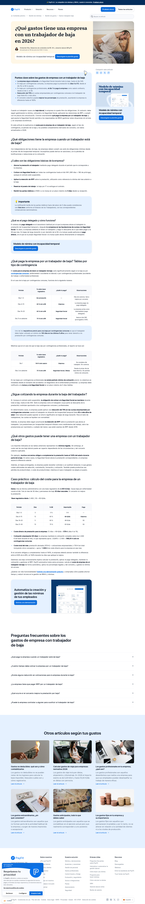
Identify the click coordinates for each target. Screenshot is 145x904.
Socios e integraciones (72, 880)
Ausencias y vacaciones (72, 864)
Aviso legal (50, 900)
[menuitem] (29, 9)
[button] (7, 901)
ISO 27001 (77, 900)
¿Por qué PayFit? (45, 861)
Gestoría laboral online (97, 887)
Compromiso (44, 871)
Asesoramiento (69, 887)
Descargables (119, 864)
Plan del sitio (36, 900)
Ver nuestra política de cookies (14, 888)
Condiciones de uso (24, 900)
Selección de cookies (89, 900)
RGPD (57, 900)
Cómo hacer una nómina (97, 872)
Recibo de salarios (96, 890)
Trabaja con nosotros (47, 880)
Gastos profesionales (72, 871)
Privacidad (63, 900)
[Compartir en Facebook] (101, 72)
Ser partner (43, 887)
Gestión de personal (71, 867)
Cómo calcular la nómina (98, 880)
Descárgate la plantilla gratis (67, 56)
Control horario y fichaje (72, 874)
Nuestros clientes (45, 867)
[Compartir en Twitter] (104, 72)
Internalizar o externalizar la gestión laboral (99, 867)
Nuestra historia (45, 864)
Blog (116, 861)
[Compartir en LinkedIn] (97, 72)
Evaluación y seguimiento (73, 877)
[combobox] (112, 16)
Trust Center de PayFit (122, 874)
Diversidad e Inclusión (47, 884)
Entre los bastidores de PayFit (124, 871)
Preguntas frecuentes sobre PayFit (97, 862)
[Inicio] (15, 9)
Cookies (43, 900)
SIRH (91, 883)
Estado (71, 900)
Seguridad (68, 890)
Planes (67, 884)
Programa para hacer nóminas (95, 876)
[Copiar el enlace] (108, 72)
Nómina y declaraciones (72, 861)
